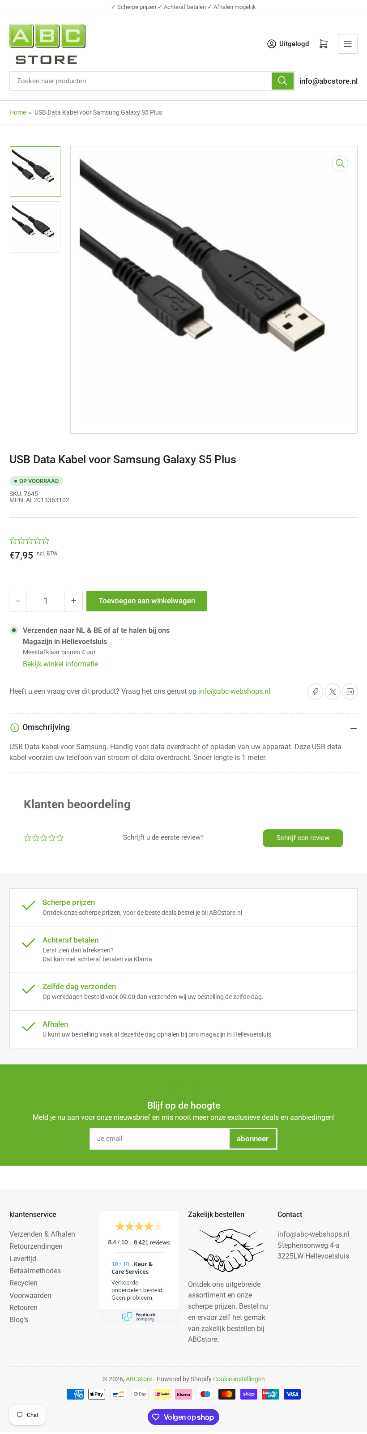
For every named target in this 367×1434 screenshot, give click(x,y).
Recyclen (23, 1283)
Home (17, 112)
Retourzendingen (36, 1246)
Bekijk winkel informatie (60, 664)
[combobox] (152, 81)
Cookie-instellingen (239, 1379)
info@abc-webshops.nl (234, 691)
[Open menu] (348, 44)
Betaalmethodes (35, 1271)
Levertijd (22, 1259)
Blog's (18, 1319)
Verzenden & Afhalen (42, 1234)
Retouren (23, 1307)
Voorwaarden (30, 1295)
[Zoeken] (282, 81)
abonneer (253, 1139)
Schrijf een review (303, 838)
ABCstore (139, 1379)
